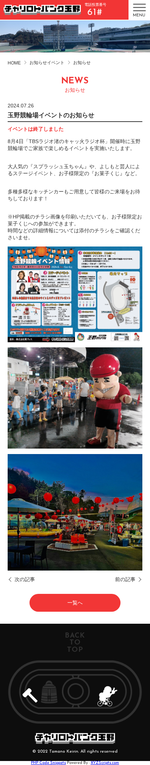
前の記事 (125, 579)
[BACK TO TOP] (75, 692)
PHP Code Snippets (48, 763)
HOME (14, 63)
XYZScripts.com (105, 763)
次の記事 (25, 579)
